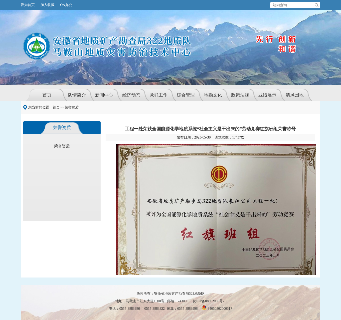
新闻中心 (104, 95)
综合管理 (186, 95)
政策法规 (240, 95)
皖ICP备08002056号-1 (209, 301)
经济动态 (131, 95)
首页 (46, 95)
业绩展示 (267, 95)
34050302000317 (220, 308)
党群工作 (159, 95)
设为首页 (28, 5)
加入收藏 (47, 5)
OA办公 (66, 5)
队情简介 (77, 95)
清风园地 (295, 95)
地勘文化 (213, 95)
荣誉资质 (72, 107)
